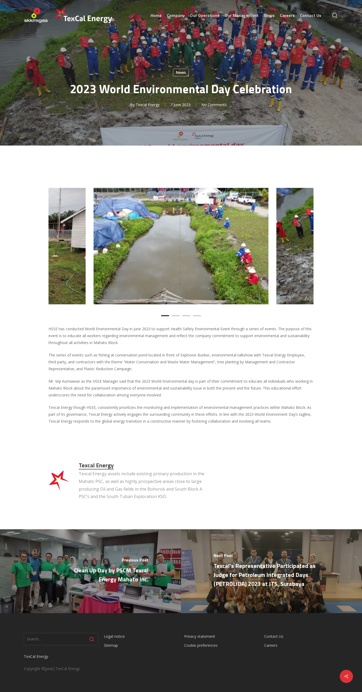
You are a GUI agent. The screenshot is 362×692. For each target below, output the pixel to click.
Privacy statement (199, 636)
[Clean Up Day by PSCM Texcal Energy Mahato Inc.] (90, 571)
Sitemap (111, 645)
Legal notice (114, 636)
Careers (270, 645)
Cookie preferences (201, 645)
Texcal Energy (148, 104)
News (181, 72)
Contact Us (273, 636)
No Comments (214, 104)
